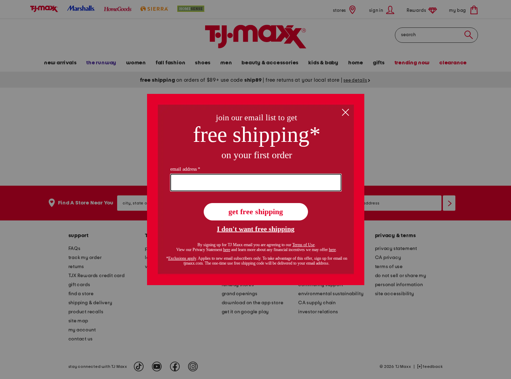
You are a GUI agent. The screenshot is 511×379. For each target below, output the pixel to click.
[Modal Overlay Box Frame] (255, 189)
